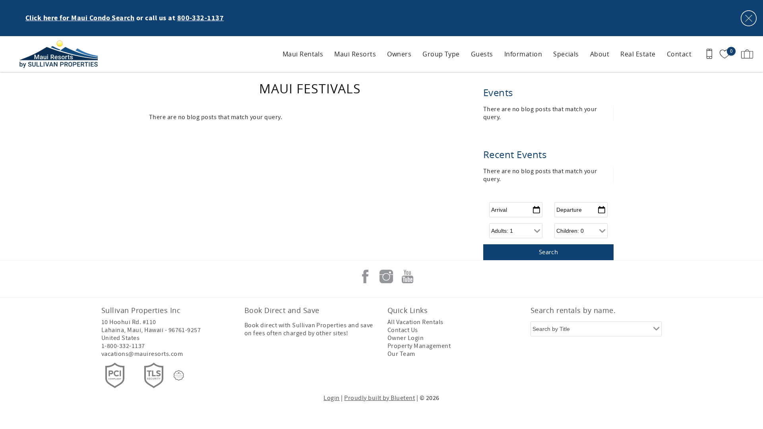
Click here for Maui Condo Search (79, 18)
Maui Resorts (355, 54)
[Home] (60, 54)
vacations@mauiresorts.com (142, 354)
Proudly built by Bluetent (379, 398)
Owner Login (405, 338)
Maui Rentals (303, 54)
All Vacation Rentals (415, 322)
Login (331, 398)
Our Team (401, 354)
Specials (566, 54)
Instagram (386, 276)
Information (523, 54)
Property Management (419, 346)
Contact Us (402, 330)
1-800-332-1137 (123, 346)
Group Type (441, 54)
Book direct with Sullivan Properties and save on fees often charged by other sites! (308, 329)
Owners (399, 54)
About (599, 54)
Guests (482, 54)
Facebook (365, 276)
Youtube (407, 276)
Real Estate (637, 54)
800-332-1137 (200, 18)
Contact (679, 54)
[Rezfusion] (178, 375)
